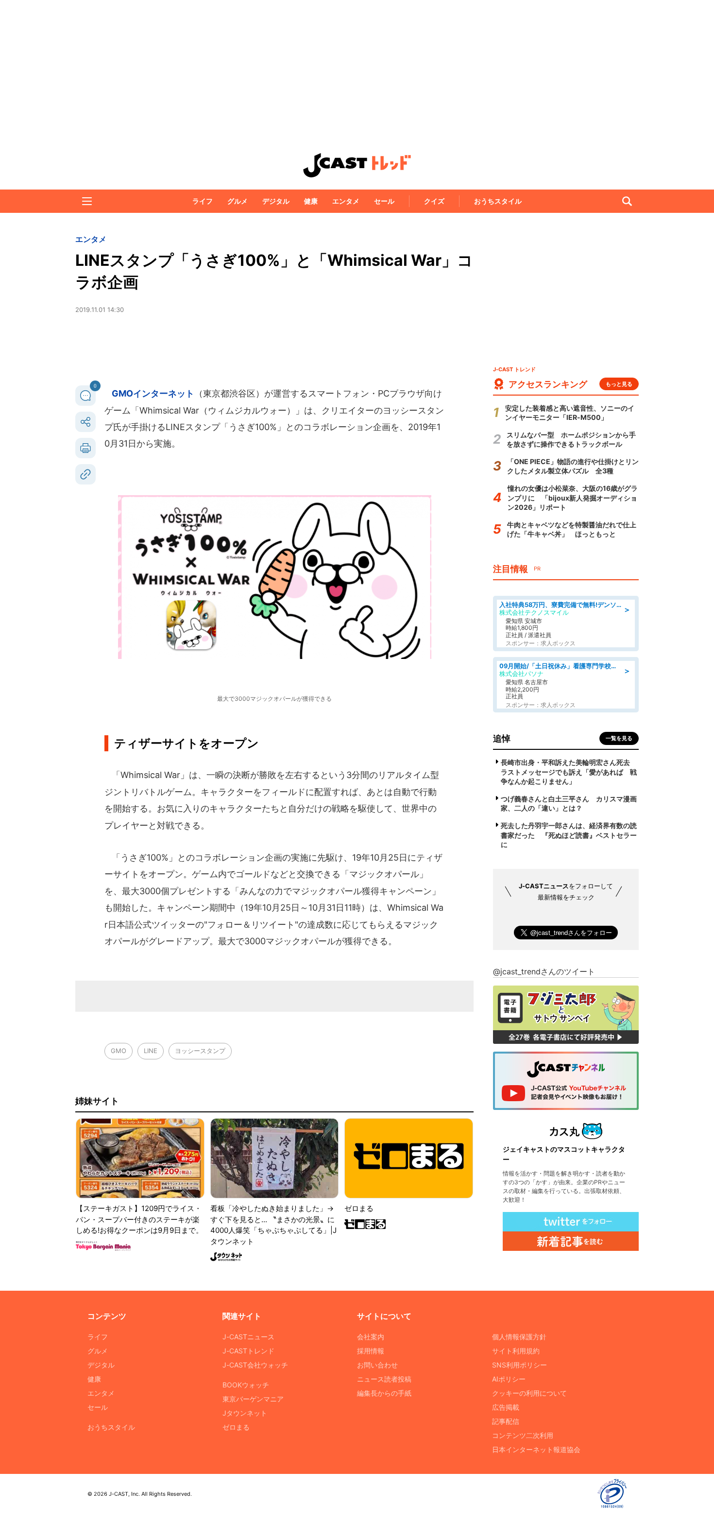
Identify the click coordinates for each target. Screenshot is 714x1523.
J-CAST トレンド (357, 165)
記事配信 (505, 1421)
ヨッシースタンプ (200, 1051)
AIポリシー (509, 1379)
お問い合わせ (377, 1365)
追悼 (501, 738)
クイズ (434, 201)
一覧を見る (619, 738)
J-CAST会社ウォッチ (255, 1365)
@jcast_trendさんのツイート (544, 971)
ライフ (202, 201)
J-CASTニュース (248, 1337)
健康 (311, 201)
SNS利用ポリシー (519, 1365)
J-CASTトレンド (248, 1351)
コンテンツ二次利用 (522, 1435)
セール (384, 201)
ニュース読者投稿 (384, 1379)
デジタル (275, 201)
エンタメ (345, 201)
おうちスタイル (498, 201)
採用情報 (370, 1351)
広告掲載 (505, 1407)
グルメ (237, 201)
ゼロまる (236, 1427)
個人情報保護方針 (519, 1337)
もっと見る (619, 384)
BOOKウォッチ (245, 1385)
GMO (118, 1051)
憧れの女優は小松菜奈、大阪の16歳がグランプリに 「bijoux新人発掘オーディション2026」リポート (573, 497)
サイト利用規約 (516, 1351)
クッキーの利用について (529, 1393)
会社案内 (370, 1337)
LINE (150, 1051)
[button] (87, 201)
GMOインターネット (153, 393)
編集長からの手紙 (384, 1393)
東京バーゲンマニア (253, 1399)
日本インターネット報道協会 (536, 1449)
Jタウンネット (244, 1413)
